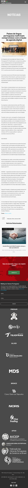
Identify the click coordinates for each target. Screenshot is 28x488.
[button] (3, 218)
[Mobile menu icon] (25, 2)
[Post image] (14, 236)
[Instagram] (14, 485)
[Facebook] (11, 485)
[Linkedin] (16, 485)
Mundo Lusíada (8, 213)
